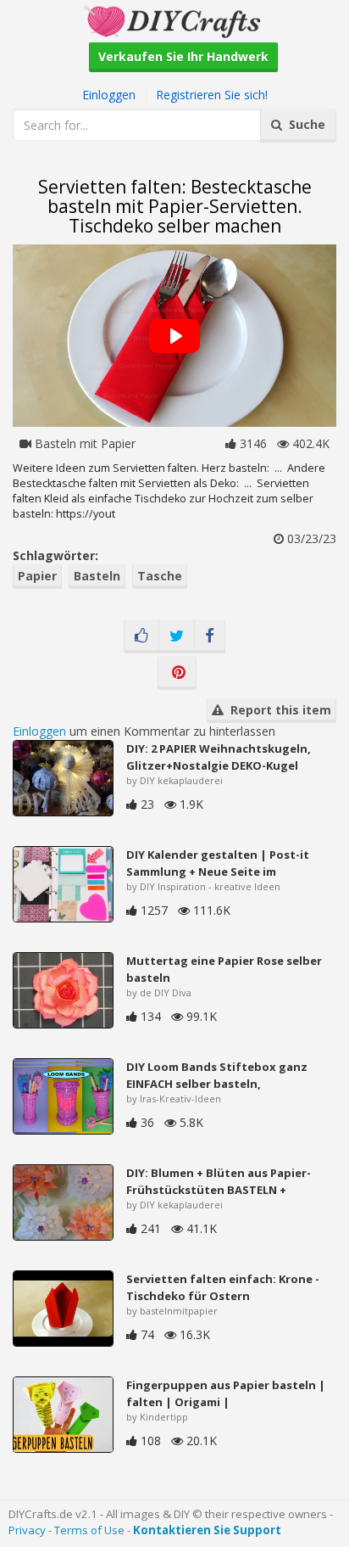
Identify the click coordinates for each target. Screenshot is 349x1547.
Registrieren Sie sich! (212, 95)
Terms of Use (89, 1530)
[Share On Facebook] (209, 636)
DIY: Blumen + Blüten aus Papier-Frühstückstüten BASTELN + (218, 1181)
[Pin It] (177, 673)
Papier (37, 576)
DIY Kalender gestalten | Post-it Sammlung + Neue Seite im (217, 863)
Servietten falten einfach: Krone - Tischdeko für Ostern (222, 1287)
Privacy (27, 1530)
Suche (303, 124)
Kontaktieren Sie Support (207, 1530)
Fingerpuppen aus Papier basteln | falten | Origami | (225, 1393)
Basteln (97, 576)
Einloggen (109, 95)
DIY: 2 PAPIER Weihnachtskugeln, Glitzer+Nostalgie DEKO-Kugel (218, 757)
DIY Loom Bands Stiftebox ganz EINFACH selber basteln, (216, 1075)
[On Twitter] (176, 636)
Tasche (159, 576)
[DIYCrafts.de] (174, 20)
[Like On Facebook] (141, 636)
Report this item (277, 710)
